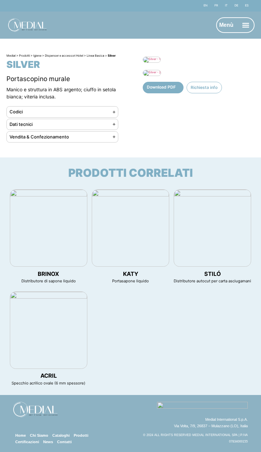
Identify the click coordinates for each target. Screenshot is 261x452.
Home (20, 435)
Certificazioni (27, 442)
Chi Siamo (39, 435)
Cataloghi (61, 435)
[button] (245, 25)
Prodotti (81, 435)
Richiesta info (204, 87)
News (48, 442)
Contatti (64, 442)
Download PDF (161, 87)
